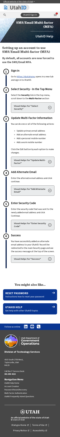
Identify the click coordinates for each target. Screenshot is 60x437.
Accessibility (40, 431)
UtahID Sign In (30, 14)
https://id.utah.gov (26, 76)
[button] (32, 107)
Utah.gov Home (20, 425)
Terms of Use (39, 425)
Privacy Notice (21, 431)
